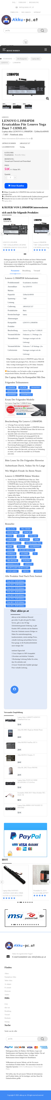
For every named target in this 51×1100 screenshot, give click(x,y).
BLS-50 (20, 536)
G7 (35, 553)
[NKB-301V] (10, 797)
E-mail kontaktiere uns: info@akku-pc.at (29, 957)
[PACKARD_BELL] (31, 916)
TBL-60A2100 (12, 560)
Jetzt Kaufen (17, 185)
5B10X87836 (25, 391)
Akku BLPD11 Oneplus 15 (26, 755)
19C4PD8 (23, 387)
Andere (7, 995)
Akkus (7, 973)
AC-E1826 (24, 553)
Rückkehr (8, 1018)
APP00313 (28, 564)
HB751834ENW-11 (13, 543)
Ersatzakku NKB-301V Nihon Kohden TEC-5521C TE (32, 794)
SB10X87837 (11, 395)
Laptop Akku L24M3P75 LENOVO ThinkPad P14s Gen (29, 718)
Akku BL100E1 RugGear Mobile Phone (30, 730)
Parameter (15, 271)
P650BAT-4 (11, 553)
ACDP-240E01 (12, 571)
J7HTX (9, 536)
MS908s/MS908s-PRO (33, 543)
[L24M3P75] (10, 722)
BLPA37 (21, 546)
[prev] (2, 234)
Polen (7, 1069)
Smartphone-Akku (10, 977)
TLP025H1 (26, 560)
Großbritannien (28, 1067)
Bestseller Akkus (20, 155)
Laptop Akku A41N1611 (10, 891)
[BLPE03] (10, 747)
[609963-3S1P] (10, 810)
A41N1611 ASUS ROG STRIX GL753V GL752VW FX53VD (13, 894)
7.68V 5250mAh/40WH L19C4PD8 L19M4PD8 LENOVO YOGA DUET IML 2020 (15, 246)
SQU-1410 (33, 536)
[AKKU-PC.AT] (19, 20)
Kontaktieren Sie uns (24, 138)
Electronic (8, 991)
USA (20, 1067)
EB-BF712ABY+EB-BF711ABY (18, 568)
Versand (22, 2)
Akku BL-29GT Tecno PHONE (27, 768)
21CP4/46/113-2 (26, 395)
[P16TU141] (10, 785)
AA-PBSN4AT (35, 546)
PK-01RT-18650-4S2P (26, 550)
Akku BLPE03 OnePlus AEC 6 (27, 742)
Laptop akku (35, 59)
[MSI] (15, 916)
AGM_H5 (27, 532)
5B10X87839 (35, 387)
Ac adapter (8, 984)
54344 (36, 539)
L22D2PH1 (25, 557)
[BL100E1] (10, 734)
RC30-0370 (24, 539)
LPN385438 (11, 557)
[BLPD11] (10, 759)
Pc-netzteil (8, 988)
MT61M (38, 571)
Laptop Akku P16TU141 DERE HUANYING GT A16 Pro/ (27, 781)
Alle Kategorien (22, 59)
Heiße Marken (13, 51)
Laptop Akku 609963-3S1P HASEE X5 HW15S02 (30, 806)
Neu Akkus (26, 12)
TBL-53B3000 (25, 529)
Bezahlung (34, 2)
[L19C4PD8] (15, 229)
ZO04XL (10, 550)
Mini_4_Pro (11, 529)
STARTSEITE (7, 59)
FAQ (13, 2)
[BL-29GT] (10, 772)
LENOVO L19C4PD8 (10, 242)
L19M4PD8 (16, 63)
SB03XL (26, 571)
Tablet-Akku (8, 980)
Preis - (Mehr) (15, 581)
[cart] (25, 42)
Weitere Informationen (9, 138)
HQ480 (9, 546)
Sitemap (37, 12)
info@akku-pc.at (26, 7)
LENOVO (4, 63)
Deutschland (38, 1067)
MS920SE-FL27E (13, 564)
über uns (14, 12)
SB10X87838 (11, 391)
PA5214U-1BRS (12, 532)
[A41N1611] (15, 877)
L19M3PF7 (11, 539)
